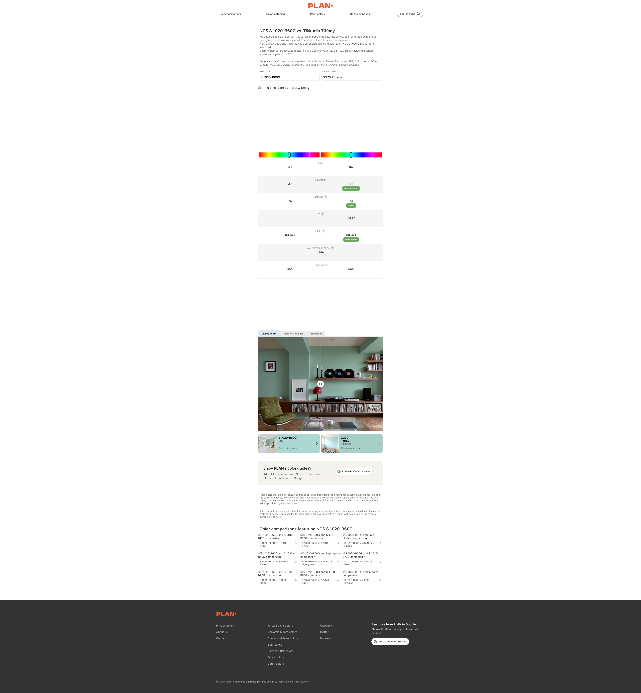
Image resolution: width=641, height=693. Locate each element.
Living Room (269, 333)
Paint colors (317, 14)
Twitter (324, 632)
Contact (221, 638)
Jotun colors (276, 663)
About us (222, 632)
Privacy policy (225, 625)
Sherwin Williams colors (283, 638)
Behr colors (275, 644)
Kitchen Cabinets (293, 333)
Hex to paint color (361, 14)
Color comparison (230, 14)
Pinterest (325, 638)
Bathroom (316, 333)
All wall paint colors (280, 625)
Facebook (326, 625)
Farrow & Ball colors (280, 651)
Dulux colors (276, 657)
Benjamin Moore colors (282, 632)
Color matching (275, 14)
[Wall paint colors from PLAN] (320, 6)
